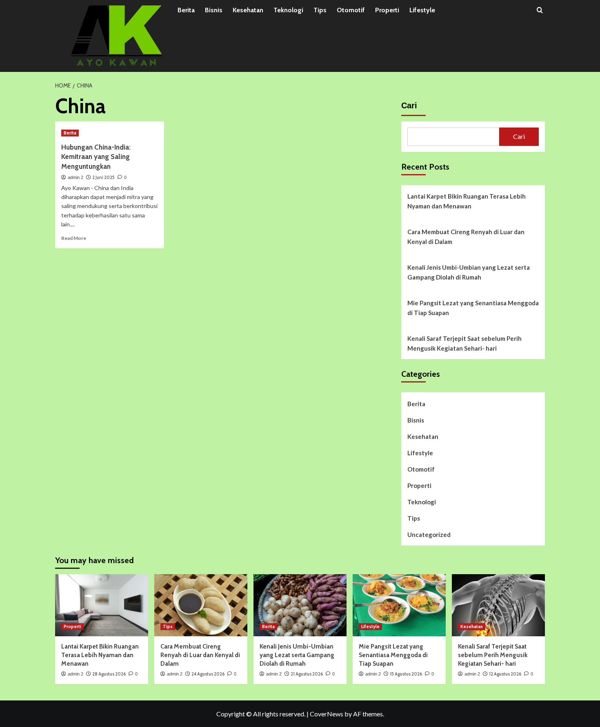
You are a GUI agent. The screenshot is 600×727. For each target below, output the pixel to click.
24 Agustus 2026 (207, 674)
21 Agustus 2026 (307, 674)
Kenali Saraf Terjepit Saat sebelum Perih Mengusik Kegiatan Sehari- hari (464, 343)
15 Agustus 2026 (406, 674)
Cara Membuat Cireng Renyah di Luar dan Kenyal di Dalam (465, 236)
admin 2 (75, 177)
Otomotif (351, 10)
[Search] (540, 10)
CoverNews (326, 714)
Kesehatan (248, 10)
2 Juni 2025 (103, 177)
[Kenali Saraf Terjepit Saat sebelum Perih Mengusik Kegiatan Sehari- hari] (498, 605)
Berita (186, 10)
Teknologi (288, 10)
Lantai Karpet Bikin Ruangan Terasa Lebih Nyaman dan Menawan (466, 201)
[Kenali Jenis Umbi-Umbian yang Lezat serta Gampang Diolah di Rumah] (300, 605)
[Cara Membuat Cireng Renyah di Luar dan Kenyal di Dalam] (200, 605)
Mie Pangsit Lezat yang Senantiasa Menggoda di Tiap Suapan (473, 307)
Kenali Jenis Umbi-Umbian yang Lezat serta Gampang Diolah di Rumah (468, 272)
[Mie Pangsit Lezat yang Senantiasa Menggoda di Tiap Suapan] (399, 605)
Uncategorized (429, 534)
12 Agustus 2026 (505, 674)
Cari (409, 105)
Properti (387, 10)
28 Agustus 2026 (109, 674)
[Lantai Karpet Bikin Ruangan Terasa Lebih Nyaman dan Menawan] (101, 605)
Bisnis (213, 10)
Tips (320, 10)
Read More (73, 238)
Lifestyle (422, 10)
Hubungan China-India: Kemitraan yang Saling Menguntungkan (96, 157)
